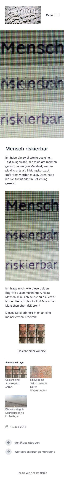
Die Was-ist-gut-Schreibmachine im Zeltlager (14, 413)
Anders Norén (39, 472)
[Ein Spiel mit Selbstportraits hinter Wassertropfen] (41, 372)
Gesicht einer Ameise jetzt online (12, 383)
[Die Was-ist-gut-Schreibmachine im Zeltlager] (16, 401)
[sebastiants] (23, 15)
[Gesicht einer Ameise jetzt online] (16, 372)
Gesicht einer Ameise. (32, 351)
